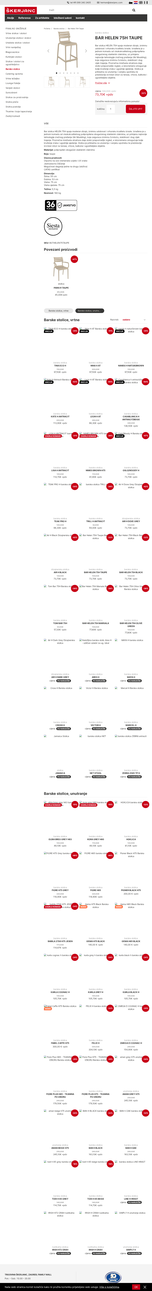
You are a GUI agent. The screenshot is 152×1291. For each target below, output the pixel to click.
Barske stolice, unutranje (90, 310)
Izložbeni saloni (63, 17)
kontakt (80, 17)
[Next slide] (86, 51)
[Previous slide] (48, 51)
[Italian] (146, 2)
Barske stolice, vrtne (58, 310)
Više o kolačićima (109, 1286)
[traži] (134, 10)
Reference (24, 17)
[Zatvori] (144, 1287)
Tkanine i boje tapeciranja (19, 111)
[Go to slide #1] (51, 82)
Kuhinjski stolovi (14, 57)
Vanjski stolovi (13, 88)
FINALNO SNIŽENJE (16, 28)
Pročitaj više (101, 83)
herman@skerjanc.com (111, 2)
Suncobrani (11, 92)
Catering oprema (14, 73)
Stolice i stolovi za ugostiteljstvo (15, 63)
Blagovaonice (12, 52)
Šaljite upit (135, 109)
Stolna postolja (13, 106)
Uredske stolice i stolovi (18, 42)
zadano (126, 319)
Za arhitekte (42, 17)
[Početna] (21, 10)
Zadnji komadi (13, 116)
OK (136, 1286)
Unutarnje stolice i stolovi (18, 38)
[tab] (56, 73)
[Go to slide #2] (67, 82)
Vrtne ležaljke (12, 78)
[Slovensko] (131, 2)
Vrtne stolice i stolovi (16, 33)
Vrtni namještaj (13, 47)
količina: (101, 109)
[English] (141, 2)
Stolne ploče (12, 102)
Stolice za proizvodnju (17, 97)
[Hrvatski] (136, 2)
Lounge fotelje (13, 83)
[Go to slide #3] (83, 82)
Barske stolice (13, 69)
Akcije (10, 17)
